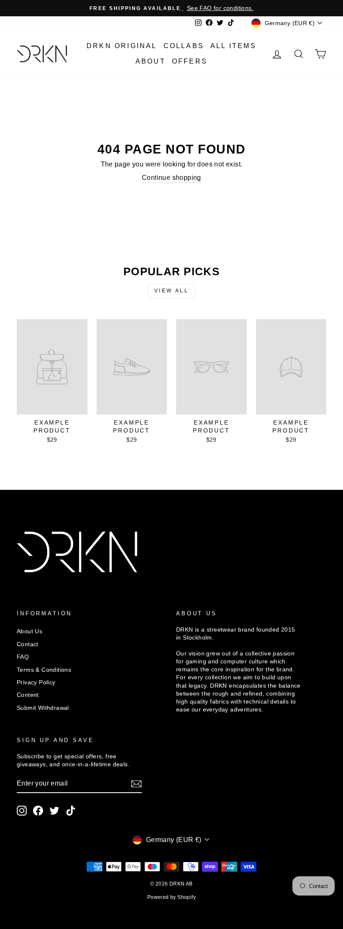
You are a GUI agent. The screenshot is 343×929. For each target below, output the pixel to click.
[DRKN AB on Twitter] (54, 811)
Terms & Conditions (44, 670)
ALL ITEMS (233, 45)
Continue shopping (171, 177)
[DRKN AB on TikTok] (71, 811)
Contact (27, 644)
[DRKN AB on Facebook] (38, 811)
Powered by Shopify (171, 897)
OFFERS (189, 61)
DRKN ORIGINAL (122, 45)
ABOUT (151, 61)
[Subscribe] (136, 784)
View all (171, 291)
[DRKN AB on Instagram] (22, 811)
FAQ (23, 657)
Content (28, 695)
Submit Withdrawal (43, 708)
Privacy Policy (36, 682)
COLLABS (184, 45)
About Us (29, 631)
